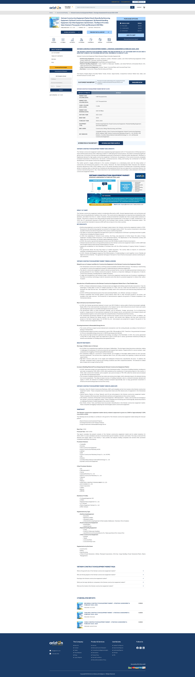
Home (51, 12)
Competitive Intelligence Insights (100, 650)
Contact (139, 7)
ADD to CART (131, 35)
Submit (61, 90)
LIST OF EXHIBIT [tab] (55, 52)
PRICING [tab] (53, 59)
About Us (76, 645)
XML (114, 655)
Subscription (115, 1)
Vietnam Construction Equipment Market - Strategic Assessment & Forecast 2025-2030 (94, 12)
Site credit (142, 664)
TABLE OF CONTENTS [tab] (57, 56)
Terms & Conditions (97, 657)
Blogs (75, 655)
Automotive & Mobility (62, 12)
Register (141, 1)
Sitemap (115, 652)
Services (94, 645)
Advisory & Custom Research (99, 647)
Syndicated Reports (118, 650)
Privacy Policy (95, 655)
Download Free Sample (61, 67)
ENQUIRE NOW (137, 82)
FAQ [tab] (52, 62)
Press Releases (78, 652)
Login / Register (78, 657)
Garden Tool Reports (118, 645)
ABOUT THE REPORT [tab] (56, 49)
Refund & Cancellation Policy (99, 659)
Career (76, 650)
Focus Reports (125, 1)
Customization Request (61, 71)
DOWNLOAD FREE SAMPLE (111, 143)
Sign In (135, 1)
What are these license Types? (131, 39)
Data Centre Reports (118, 647)
